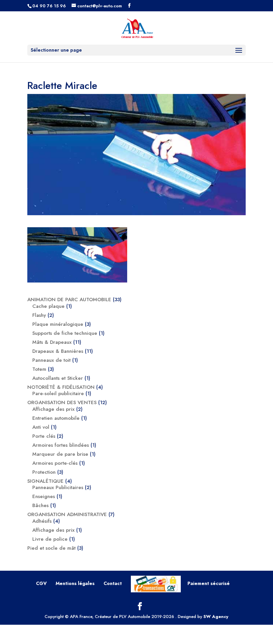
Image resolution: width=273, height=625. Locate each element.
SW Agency (215, 616)
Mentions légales (75, 583)
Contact (113, 583)
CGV (41, 583)
